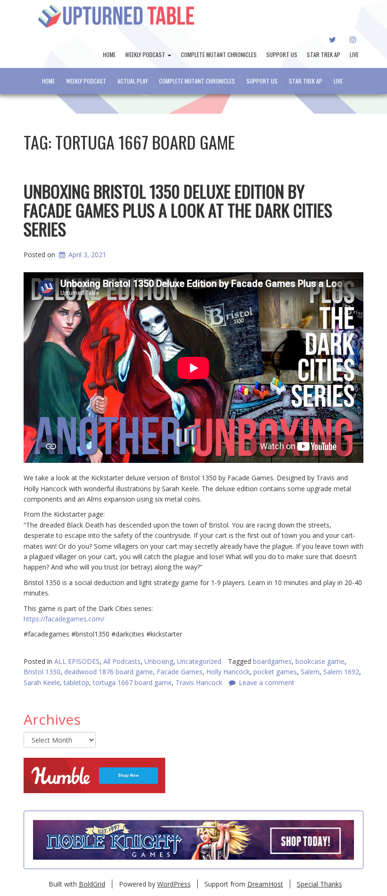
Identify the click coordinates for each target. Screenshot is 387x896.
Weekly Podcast (146, 54)
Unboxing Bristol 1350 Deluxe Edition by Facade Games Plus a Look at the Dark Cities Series (178, 209)
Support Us (281, 54)
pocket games (275, 671)
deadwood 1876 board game (108, 671)
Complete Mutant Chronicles (219, 54)
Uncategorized (199, 661)
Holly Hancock (228, 671)
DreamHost (265, 883)
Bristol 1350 (42, 671)
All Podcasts (122, 661)
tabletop (76, 682)
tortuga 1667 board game (132, 682)
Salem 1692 (341, 671)
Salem (310, 671)
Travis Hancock (199, 682)
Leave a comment (266, 682)
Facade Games (179, 671)
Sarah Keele (42, 682)
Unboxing (158, 661)
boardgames (272, 661)
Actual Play (133, 81)
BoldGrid (92, 883)
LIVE (354, 54)
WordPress (174, 883)
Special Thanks (319, 883)
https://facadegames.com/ (64, 618)
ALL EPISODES (77, 661)
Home (109, 54)
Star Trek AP (323, 54)
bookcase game (320, 661)
